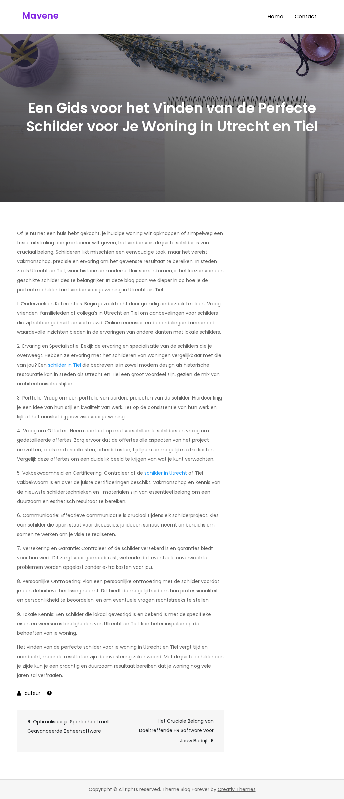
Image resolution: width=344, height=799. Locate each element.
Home (275, 16)
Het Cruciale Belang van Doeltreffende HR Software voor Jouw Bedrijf (176, 731)
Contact (306, 16)
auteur (32, 693)
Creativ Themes (237, 789)
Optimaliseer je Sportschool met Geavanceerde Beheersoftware (68, 726)
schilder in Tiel (64, 365)
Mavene (40, 16)
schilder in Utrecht (165, 473)
